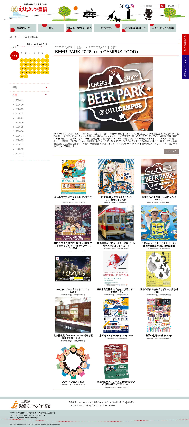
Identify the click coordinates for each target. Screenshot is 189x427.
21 (43, 68)
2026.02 (19, 140)
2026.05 (19, 127)
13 (38, 64)
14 (43, 64)
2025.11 (19, 153)
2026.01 (19, 144)
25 (30, 72)
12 (34, 64)
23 (22, 72)
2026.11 (19, 100)
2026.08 (19, 113)
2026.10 (19, 104)
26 (34, 72)
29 (47, 72)
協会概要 (72, 402)
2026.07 (19, 118)
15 (47, 64)
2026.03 (19, 135)
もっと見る (171, 151)
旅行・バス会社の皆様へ (115, 402)
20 (38, 68)
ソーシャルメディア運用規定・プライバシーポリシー (92, 406)
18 (30, 68)
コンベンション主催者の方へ (90, 402)
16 (22, 68)
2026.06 (19, 122)
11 (30, 64)
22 (47, 68)
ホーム (13, 37)
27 (38, 72)
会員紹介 (131, 402)
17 (26, 68)
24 (26, 72)
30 (22, 76)
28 (43, 72)
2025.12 (19, 149)
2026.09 (19, 109)
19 (34, 68)
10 (26, 64)
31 (26, 76)
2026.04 (19, 131)
